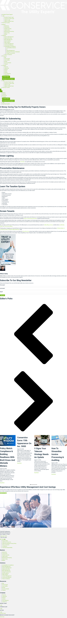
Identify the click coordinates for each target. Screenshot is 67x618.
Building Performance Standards (13, 51)
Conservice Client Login (9, 18)
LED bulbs (22, 161)
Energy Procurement (10, 53)
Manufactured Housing (9, 31)
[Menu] (0, 89)
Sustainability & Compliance (10, 46)
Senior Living (6, 32)
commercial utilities (8, 226)
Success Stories (7, 62)
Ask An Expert (7, 58)
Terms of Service (5, 544)
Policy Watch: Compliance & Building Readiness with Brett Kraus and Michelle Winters (7, 457)
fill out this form (26, 231)
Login (3, 15)
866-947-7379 (4, 536)
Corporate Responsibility (7, 547)
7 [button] (36, 484)
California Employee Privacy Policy (9, 543)
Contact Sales (6, 76)
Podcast (6, 64)
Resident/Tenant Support (7, 14)
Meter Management (8, 39)
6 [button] (35, 484)
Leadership (6, 68)
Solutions (4, 35)
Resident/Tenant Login (9, 17)
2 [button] (31, 484)
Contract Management (9, 43)
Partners (6, 69)
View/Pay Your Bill (6, 22)
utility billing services (48, 224)
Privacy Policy (5, 540)
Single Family (7, 30)
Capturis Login (7, 19)
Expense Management (9, 36)
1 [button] (30, 484)
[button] (33, 334)
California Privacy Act (6, 542)
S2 (6, 49)
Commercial (6, 27)
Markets (3, 24)
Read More (2, 482)
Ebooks (5, 61)
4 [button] (33, 484)
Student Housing (7, 28)
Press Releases (7, 73)
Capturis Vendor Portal (9, 21)
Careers (5, 72)
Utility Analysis (7, 42)
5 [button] (34, 484)
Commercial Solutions (8, 45)
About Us (6, 66)
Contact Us (6, 75)
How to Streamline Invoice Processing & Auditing (57, 454)
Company (4, 65)
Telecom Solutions (8, 54)
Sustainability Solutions (11, 47)
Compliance (4, 546)
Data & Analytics (7, 40)
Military (5, 34)
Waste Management (10, 50)
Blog (5, 57)
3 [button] (32, 484)
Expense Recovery (8, 38)
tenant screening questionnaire (30, 218)
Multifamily (6, 25)
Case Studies (7, 60)
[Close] (1, 91)
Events (5, 70)
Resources (4, 55)
